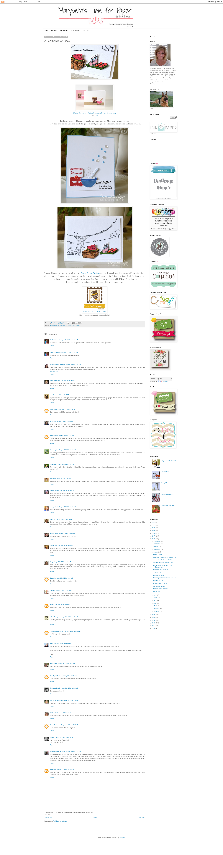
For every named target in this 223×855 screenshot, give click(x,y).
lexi (51, 395)
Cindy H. (53, 578)
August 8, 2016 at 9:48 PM (67, 533)
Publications (64, 30)
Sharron (52, 519)
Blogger (122, 838)
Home (46, 30)
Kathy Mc (53, 769)
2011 (154, 625)
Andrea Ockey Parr (56, 751)
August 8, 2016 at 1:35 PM (67, 409)
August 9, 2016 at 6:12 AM (64, 590)
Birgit (52, 562)
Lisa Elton (53, 464)
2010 (154, 628)
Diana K (52, 590)
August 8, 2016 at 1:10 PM (69, 381)
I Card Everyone (55, 617)
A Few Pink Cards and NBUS (162, 560)
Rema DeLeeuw (55, 725)
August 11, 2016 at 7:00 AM (70, 700)
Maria (52, 478)
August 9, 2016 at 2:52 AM (66, 546)
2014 (154, 617)
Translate (165, 381)
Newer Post (48, 818)
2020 (154, 528)
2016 (154, 539)
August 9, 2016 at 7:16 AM (63, 605)
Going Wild (164, 483)
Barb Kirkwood (55, 340)
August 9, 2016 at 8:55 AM (72, 631)
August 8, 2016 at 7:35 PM (62, 478)
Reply (52, 346)
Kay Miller (53, 436)
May (155, 600)
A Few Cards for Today (160, 583)
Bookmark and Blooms (160, 589)
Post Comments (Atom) (60, 821)
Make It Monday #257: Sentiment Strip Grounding (94, 113)
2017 (154, 536)
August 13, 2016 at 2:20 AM (69, 725)
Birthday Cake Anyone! (160, 570)
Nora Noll (53, 421)
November (157, 544)
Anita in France (55, 381)
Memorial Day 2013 (167, 494)
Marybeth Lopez (54, 325)
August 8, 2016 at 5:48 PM (65, 464)
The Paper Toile (55, 676)
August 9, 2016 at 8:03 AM (69, 617)
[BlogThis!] (74, 323)
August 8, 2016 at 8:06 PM (68, 491)
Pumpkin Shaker (158, 575)
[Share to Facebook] (78, 323)
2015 (154, 615)
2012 (154, 623)
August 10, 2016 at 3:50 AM (70, 688)
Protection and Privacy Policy (80, 30)
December (157, 541)
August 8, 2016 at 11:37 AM (69, 340)
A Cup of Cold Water (56, 631)
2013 (154, 620)
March (156, 606)
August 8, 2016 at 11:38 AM (69, 352)
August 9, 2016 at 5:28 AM (64, 578)
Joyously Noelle (55, 688)
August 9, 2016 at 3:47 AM (62, 562)
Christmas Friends (159, 586)
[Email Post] (67, 323)
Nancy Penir (54, 507)
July (155, 595)
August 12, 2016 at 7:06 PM (62, 713)
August (156, 552)
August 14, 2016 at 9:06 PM (65, 769)
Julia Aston (53, 663)
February (157, 608)
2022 (154, 522)
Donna (52, 737)
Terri (51, 713)
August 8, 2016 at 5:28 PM (67, 450)
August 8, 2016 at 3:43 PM (65, 436)
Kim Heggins (54, 450)
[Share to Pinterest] (80, 323)
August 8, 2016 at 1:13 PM (61, 395)
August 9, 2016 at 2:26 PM (69, 676)
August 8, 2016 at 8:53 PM (67, 507)
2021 (154, 525)
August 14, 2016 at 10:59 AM (64, 737)
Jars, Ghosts (165, 471)
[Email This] (72, 323)
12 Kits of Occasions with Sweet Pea (164, 557)
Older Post (141, 818)
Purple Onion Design (74, 325)
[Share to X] (76, 323)
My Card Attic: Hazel (57, 364)
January (156, 611)
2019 (154, 530)
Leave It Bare (157, 554)
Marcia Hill (53, 546)
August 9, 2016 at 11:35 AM (66, 663)
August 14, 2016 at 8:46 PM (72, 751)
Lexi (96, 116)
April (155, 603)
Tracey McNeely (55, 700)
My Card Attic (54, 371)
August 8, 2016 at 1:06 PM (72, 364)
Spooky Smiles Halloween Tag (163, 562)
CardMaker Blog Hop (167, 505)
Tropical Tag (157, 572)
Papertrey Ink (63, 325)
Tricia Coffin (54, 409)
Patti (51, 643)
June (155, 598)
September (157, 549)
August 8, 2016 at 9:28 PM (64, 519)
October (156, 546)
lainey (52, 605)
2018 (154, 533)
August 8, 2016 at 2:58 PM (65, 421)
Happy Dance (54, 491)
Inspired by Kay (158, 580)
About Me (54, 30)
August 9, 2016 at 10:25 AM (62, 643)
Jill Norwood (54, 533)
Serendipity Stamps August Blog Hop (165, 578)
